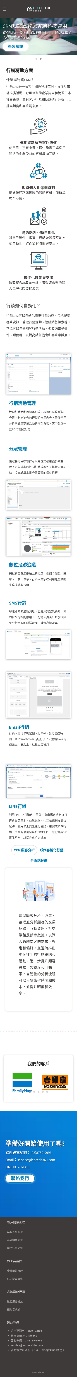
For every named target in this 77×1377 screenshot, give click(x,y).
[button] (4, 9)
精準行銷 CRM (15, 1248)
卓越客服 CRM (15, 1232)
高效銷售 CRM (15, 1240)
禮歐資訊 (41, 1372)
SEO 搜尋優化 (15, 1278)
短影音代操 (13, 1309)
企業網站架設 (15, 1270)
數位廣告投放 (15, 1301)
